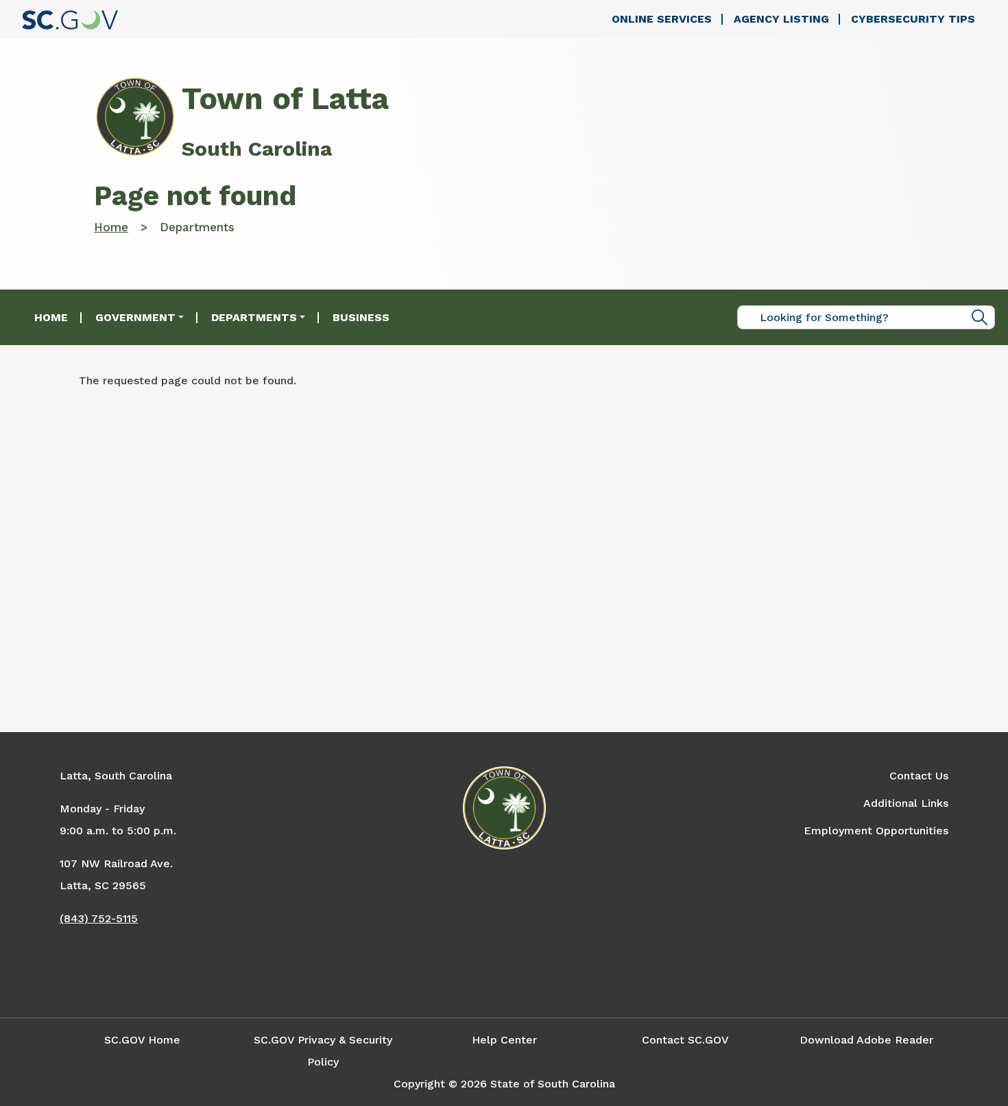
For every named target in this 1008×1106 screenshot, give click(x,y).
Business (361, 317)
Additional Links (905, 803)
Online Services (662, 18)
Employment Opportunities (876, 830)
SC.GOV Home (142, 1039)
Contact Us (918, 775)
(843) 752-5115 (99, 918)
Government (135, 317)
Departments (254, 317)
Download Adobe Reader (866, 1039)
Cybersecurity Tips (913, 18)
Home (111, 227)
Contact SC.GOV (685, 1039)
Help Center (504, 1039)
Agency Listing (781, 18)
